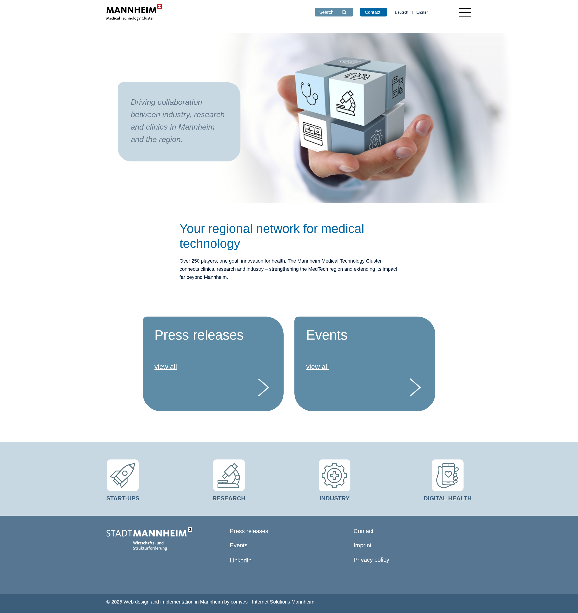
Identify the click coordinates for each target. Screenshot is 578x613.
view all (165, 366)
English (422, 12)
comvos (239, 602)
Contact (372, 12)
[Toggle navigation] (465, 12)
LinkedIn (241, 560)
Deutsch (401, 12)
